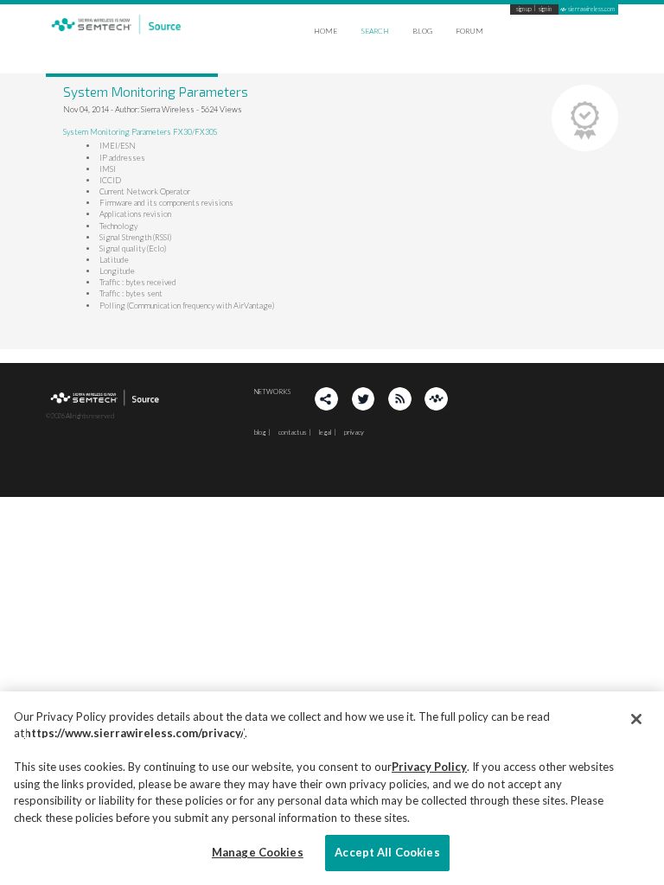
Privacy (354, 432)
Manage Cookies (257, 852)
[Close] (636, 719)
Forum (469, 31)
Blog (422, 31)
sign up (524, 9)
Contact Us (292, 432)
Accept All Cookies (387, 852)
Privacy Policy (429, 767)
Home (325, 31)
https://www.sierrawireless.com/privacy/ (134, 733)
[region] (332, 788)
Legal (325, 432)
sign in (545, 9)
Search (375, 31)
